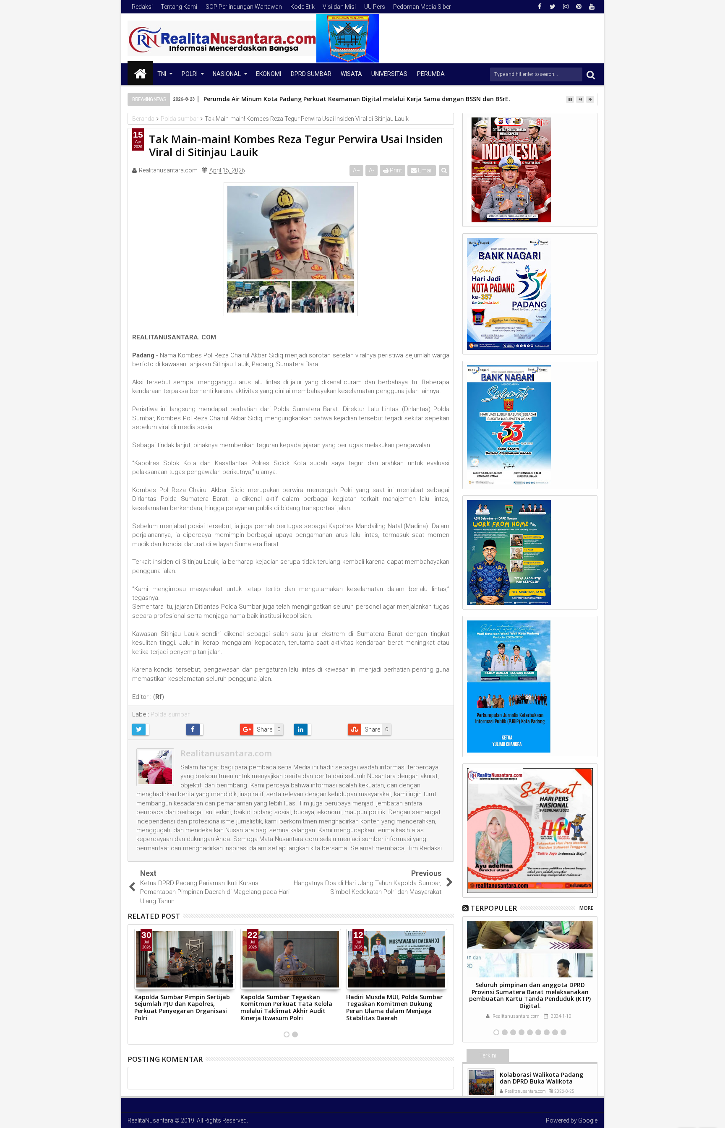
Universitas (389, 73)
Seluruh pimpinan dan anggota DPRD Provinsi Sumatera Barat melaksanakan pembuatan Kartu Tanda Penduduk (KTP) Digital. (530, 995)
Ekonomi (268, 73)
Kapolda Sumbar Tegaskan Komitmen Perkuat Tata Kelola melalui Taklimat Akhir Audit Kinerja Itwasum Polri (286, 1007)
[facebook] (539, 6)
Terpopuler (493, 908)
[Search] (590, 74)
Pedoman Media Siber (422, 6)
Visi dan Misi (339, 6)
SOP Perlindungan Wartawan (244, 6)
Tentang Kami (179, 6)
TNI (161, 73)
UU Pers (374, 6)
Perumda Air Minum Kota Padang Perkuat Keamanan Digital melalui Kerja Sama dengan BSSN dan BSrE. (356, 99)
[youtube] (591, 6)
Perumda (431, 73)
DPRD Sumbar (311, 73)
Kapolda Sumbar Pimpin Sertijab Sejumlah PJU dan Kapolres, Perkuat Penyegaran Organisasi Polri (182, 1007)
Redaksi (142, 6)
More (586, 908)
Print (395, 170)
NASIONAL (227, 73)
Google (587, 1120)
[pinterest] (578, 6)
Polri (190, 73)
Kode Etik (302, 6)
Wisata (351, 73)
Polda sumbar (170, 714)
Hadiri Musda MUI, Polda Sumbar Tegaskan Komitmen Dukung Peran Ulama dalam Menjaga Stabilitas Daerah (394, 1007)
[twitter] (552, 6)
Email (425, 170)
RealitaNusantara (150, 1120)
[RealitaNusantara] (140, 73)
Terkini (487, 1055)
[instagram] (565, 6)
